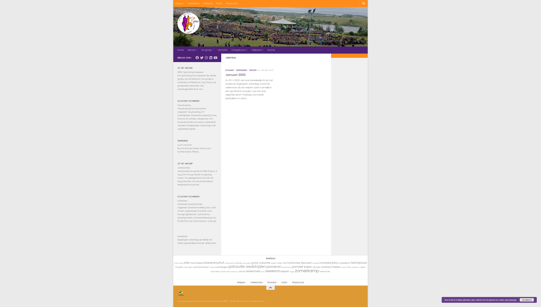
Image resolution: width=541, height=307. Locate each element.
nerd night (188, 267)
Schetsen (182, 200)
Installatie (183, 236)
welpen (284, 271)
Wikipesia (257, 50)
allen (187, 263)
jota (334, 263)
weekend (272, 271)
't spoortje (178, 263)
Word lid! (222, 50)
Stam (219, 3)
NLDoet (212, 267)
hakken (274, 263)
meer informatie (510, 300)
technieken (215, 271)
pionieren (273, 266)
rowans (344, 267)
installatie (325, 263)
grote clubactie (260, 263)
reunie (316, 267)
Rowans (208, 3)
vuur (263, 271)
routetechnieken (331, 267)
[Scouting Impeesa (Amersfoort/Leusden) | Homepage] (188, 23)
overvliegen (221, 267)
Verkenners (194, 3)
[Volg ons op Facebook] (197, 57)
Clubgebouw (238, 50)
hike (285, 263)
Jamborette (184, 167)
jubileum (346, 263)
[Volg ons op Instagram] (206, 57)
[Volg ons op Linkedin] (210, 57)
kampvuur (359, 262)
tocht (222, 271)
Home (180, 50)
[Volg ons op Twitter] (201, 57)
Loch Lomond (184, 144)
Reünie (271, 50)
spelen (362, 267)
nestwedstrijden (201, 267)
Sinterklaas (355, 267)
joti (339, 263)
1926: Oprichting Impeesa (190, 72)
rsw (349, 267)
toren (227, 271)
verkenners (253, 271)
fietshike (238, 263)
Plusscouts (232, 3)
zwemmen (325, 271)
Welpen (179, 3)
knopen (179, 267)
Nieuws (191, 50)
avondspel (197, 263)
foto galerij (247, 263)
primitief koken (302, 267)
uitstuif (242, 271)
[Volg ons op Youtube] (215, 57)
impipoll (315, 263)
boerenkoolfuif (214, 263)
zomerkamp (307, 271)
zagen (292, 272)
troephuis (234, 272)
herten (279, 263)
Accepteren (527, 300)
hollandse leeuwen (299, 263)
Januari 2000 (235, 75)
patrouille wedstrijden (247, 266)
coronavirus (229, 263)
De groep (206, 50)
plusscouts (286, 267)
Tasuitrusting (184, 105)
